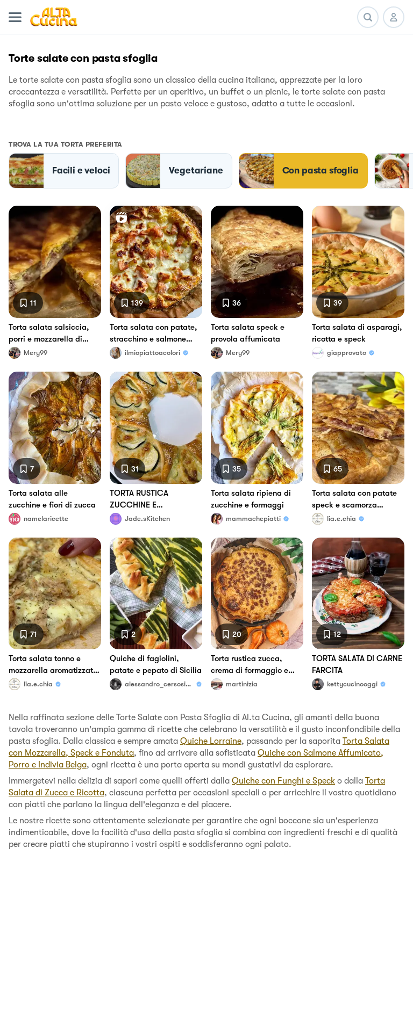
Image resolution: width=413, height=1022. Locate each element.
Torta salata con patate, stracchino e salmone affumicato (153, 333)
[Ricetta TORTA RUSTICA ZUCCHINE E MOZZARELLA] (156, 428)
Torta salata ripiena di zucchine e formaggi (251, 499)
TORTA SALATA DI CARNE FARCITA (357, 664)
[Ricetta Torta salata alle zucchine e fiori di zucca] (55, 428)
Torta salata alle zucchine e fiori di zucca (52, 499)
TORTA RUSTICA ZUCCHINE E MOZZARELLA (139, 499)
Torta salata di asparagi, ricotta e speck (357, 333)
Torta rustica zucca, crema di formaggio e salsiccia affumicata (249, 665)
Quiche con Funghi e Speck (283, 781)
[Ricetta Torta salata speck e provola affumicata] (257, 262)
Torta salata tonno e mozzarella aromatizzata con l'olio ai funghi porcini (53, 665)
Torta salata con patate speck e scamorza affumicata (354, 499)
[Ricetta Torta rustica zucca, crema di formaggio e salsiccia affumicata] (257, 594)
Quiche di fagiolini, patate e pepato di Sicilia (156, 664)
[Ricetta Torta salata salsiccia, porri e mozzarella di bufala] (55, 262)
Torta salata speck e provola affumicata (247, 333)
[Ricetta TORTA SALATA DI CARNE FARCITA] (358, 594)
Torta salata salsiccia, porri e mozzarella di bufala (49, 333)
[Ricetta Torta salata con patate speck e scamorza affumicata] (358, 428)
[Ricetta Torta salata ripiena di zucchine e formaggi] (257, 428)
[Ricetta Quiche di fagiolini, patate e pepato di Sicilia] (156, 594)
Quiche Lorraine (210, 741)
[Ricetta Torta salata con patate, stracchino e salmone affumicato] (156, 262)
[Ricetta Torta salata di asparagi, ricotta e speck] (358, 262)
